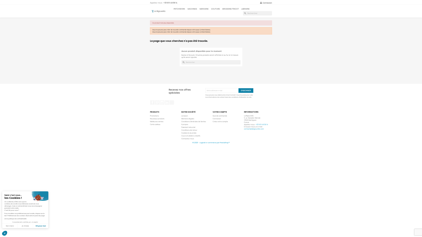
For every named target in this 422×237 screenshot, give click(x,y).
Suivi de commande (220, 116)
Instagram (162, 102)
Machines (192, 9)
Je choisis (25, 226)
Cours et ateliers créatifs (190, 136)
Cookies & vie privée (188, 133)
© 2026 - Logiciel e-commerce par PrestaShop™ (211, 143)
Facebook (152, 102)
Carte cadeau (155, 124)
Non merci (10, 226)
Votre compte (220, 112)
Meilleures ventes (156, 121)
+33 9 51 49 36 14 (170, 3)
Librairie (245, 9)
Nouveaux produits (157, 119)
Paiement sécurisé (188, 127)
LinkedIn (167, 102)
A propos (184, 124)
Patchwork (179, 9)
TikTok (172, 102)
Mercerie (204, 9)
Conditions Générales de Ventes (193, 121)
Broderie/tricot (230, 9)
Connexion (217, 119)
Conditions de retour (189, 130)
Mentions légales (187, 119)
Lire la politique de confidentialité (15, 219)
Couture (215, 9)
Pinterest (157, 102)
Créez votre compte (220, 121)
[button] (4, 233)
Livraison (184, 116)
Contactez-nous (187, 139)
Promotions (154, 116)
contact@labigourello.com (254, 129)
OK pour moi (40, 226)
